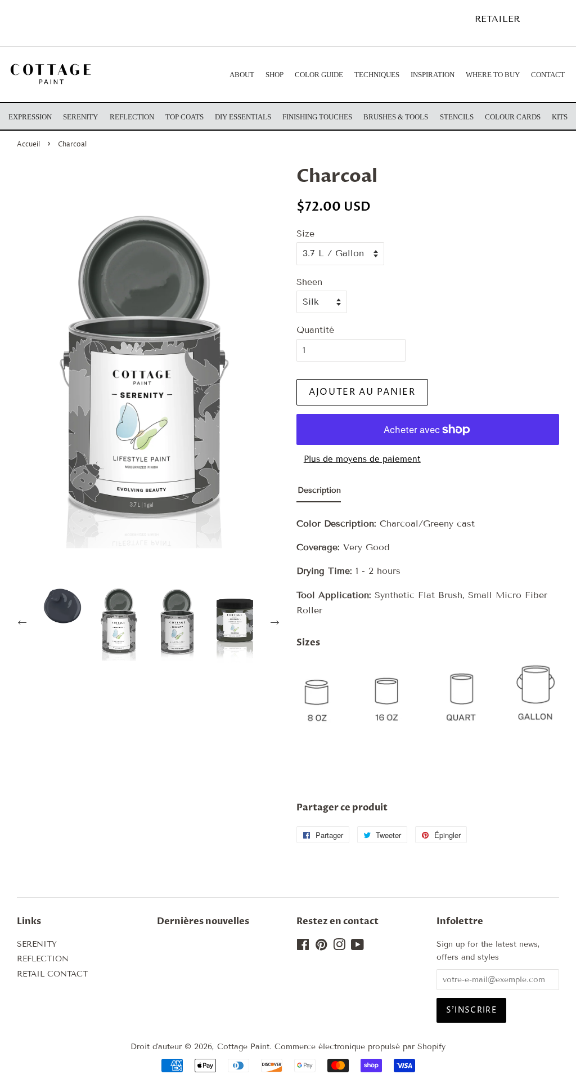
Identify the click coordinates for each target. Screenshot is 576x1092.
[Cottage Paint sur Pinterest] (321, 947)
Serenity (80, 117)
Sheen (309, 282)
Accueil (28, 144)
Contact (548, 74)
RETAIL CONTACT (52, 974)
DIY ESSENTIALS (243, 117)
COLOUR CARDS (513, 117)
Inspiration (432, 74)
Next (276, 624)
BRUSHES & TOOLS (395, 117)
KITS (560, 117)
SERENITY (37, 944)
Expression (30, 117)
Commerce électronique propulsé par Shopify (360, 1046)
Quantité (315, 329)
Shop (275, 74)
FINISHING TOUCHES (317, 117)
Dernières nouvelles (203, 921)
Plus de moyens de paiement (362, 459)
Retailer (497, 19)
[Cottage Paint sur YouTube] (357, 947)
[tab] (318, 493)
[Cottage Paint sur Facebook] (302, 947)
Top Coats (184, 117)
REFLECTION (43, 959)
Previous (23, 624)
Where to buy (493, 74)
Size (305, 233)
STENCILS (457, 117)
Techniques (376, 74)
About (242, 74)
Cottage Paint (243, 1046)
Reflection (132, 117)
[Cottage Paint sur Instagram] (339, 947)
